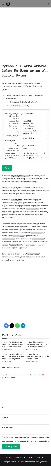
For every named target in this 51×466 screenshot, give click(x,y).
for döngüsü (18, 223)
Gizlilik (22, 462)
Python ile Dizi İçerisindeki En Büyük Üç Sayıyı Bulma (37, 356)
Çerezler (43, 462)
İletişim (7, 462)
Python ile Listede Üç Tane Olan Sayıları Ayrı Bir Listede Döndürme (13, 344)
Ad (3, 407)
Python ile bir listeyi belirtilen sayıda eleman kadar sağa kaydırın (13, 356)
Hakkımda (15, 462)
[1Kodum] (8, 4)
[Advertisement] (25, 34)
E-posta (6, 417)
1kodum (42, 458)
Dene (7, 168)
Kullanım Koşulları (32, 462)
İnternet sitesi (7, 427)
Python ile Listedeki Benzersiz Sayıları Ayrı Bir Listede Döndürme (37, 344)
